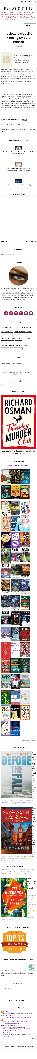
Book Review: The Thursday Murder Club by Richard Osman (18, 452)
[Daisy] (15, 483)
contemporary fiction (23, 331)
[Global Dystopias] (15, 704)
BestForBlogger (29, 1046)
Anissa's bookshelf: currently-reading (16, 373)
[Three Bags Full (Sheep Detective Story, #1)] (25, 499)
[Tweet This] (7, 124)
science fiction (16, 349)
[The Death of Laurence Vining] (6, 484)
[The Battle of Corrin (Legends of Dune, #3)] (6, 563)
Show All (34, 1038)
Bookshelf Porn (8, 1033)
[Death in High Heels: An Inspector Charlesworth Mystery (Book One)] (15, 652)
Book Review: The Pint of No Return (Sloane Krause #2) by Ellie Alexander (34, 826)
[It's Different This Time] (25, 546)
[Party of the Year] (15, 625)
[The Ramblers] (15, 672)
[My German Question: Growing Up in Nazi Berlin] (15, 720)
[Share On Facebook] (11, 124)
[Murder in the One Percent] (15, 735)
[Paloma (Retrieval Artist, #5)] (15, 594)
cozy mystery (7, 335)
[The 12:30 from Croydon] (25, 687)
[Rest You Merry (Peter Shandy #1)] (25, 641)
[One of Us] (6, 704)
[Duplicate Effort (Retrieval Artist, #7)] (15, 579)
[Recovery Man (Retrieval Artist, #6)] (5, 594)
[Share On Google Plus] (15, 124)
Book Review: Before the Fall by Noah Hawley (34, 764)
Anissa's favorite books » (29, 740)
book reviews (10, 129)
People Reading (8, 1020)
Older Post (30, 241)
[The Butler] (6, 499)
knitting (27, 338)
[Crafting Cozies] (6, 531)
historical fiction (8, 338)
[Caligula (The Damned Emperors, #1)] (25, 483)
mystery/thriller (8, 345)
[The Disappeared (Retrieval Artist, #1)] (15, 610)
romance (5, 349)
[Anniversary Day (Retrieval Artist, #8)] (6, 577)
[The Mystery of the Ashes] (6, 515)
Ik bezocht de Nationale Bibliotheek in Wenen (17, 1017)
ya (2, 131)
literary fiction (7, 342)
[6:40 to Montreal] (6, 688)
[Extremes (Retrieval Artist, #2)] (6, 610)
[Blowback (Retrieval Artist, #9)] (25, 562)
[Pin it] (18, 124)
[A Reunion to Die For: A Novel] (15, 499)
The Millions (7, 1012)
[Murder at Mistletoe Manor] (25, 672)
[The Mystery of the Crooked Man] (25, 516)
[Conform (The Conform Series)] (25, 704)
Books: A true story (10, 1025)
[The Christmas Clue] (6, 672)
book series (19, 129)
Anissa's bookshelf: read (18, 466)
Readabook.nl (8, 1016)
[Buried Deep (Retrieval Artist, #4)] (25, 579)
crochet (17, 335)
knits (19, 338)
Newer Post (7, 241)
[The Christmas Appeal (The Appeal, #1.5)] (25, 609)
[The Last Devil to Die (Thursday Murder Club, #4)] (6, 735)
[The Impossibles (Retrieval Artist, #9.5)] (15, 562)
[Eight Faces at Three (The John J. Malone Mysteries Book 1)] (15, 530)
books (26, 129)
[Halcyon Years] (15, 688)
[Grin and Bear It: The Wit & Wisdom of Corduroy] (6, 657)
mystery (19, 342)
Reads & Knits (18, 8)
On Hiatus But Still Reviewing (12, 866)
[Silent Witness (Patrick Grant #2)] (6, 720)
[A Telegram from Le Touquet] (15, 514)
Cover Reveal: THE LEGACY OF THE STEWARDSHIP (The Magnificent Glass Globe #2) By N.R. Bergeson (17, 1028)
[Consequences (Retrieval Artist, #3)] (25, 594)
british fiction (7, 331)
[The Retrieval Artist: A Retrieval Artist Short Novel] (6, 625)
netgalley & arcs (22, 345)
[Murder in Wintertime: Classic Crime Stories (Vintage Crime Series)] (25, 625)
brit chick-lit (26, 328)
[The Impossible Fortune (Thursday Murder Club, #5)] (25, 719)
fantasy (32, 129)
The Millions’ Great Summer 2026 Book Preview (17, 1013)
